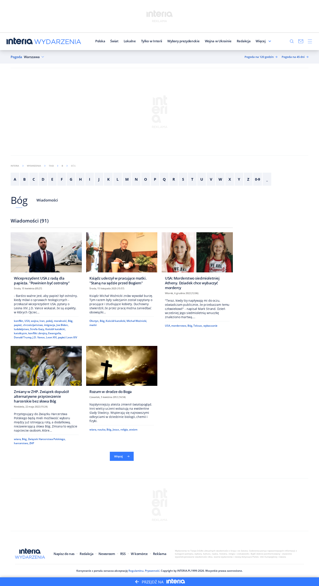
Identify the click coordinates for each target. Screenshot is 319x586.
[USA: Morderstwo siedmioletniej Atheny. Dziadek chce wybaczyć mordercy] (197, 262)
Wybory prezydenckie (183, 41)
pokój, (49, 321)
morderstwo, (179, 325)
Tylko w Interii (151, 41)
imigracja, (50, 325)
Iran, (42, 321)
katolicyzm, (21, 333)
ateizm (133, 429)
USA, (27, 321)
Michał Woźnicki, (137, 321)
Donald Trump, (23, 337)
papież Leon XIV (67, 337)
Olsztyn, (94, 321)
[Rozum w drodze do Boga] (121, 371)
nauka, (101, 429)
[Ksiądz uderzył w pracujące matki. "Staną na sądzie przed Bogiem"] (121, 260)
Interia (15, 165)
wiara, (17, 439)
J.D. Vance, (39, 337)
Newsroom (107, 554)
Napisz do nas (64, 554)
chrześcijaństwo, (33, 325)
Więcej (260, 41)
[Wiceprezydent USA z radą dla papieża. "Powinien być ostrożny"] (46, 260)
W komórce (139, 554)
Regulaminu (136, 571)
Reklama (159, 554)
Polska (100, 41)
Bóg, (70, 321)
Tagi (51, 165)
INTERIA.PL (184, 571)
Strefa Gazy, (37, 329)
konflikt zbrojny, (38, 333)
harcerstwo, (21, 443)
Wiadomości (47, 200)
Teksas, (197, 325)
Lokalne (130, 41)
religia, (124, 429)
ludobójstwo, (22, 329)
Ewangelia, (54, 333)
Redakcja (244, 41)
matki (92, 325)
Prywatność (152, 571)
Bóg (19, 200)
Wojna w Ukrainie (218, 41)
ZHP (31, 443)
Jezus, (116, 429)
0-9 (257, 179)
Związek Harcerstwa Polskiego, (47, 439)
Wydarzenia (34, 165)
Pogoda (16, 57)
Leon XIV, (51, 337)
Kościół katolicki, (55, 329)
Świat (114, 41)
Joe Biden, (62, 325)
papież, (18, 325)
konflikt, (19, 321)
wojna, (35, 321)
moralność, (60, 321)
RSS (123, 554)
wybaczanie (210, 325)
